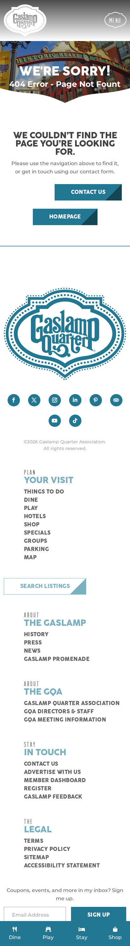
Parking (36, 549)
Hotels (35, 516)
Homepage (65, 216)
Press (33, 642)
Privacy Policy (47, 849)
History (36, 634)
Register (38, 788)
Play (31, 508)
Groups (35, 541)
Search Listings (45, 586)
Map (30, 557)
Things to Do (44, 491)
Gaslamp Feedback (53, 796)
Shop (32, 524)
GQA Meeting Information (65, 719)
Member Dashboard (55, 780)
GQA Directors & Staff (59, 711)
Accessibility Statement (62, 865)
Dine (31, 500)
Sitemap (36, 857)
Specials (37, 533)
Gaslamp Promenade (57, 659)
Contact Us (88, 192)
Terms (34, 841)
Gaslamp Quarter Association (72, 703)
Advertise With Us (52, 772)
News (32, 651)
